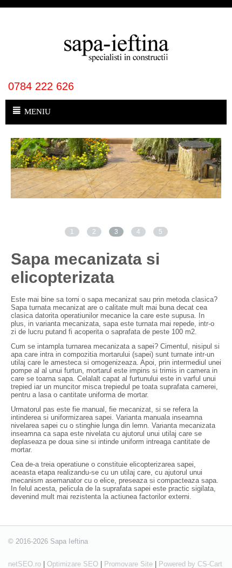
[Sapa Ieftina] (116, 47)
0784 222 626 (41, 86)
